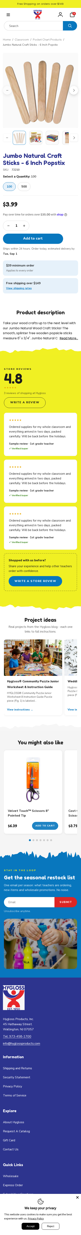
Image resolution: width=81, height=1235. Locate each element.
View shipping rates (19, 288)
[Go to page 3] (37, 840)
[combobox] (33, 26)
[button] (8, 14)
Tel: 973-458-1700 (17, 1036)
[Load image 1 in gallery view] (19, 138)
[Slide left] (7, 90)
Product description (41, 312)
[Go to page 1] (30, 840)
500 (24, 187)
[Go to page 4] (40, 840)
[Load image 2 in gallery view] (35, 138)
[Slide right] (73, 90)
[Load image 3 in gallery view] (52, 138)
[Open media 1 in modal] (40, 90)
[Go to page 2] (33, 840)
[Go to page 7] (51, 840)
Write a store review (35, 581)
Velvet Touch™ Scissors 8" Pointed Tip (28, 813)
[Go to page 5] (44, 840)
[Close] (77, 1197)
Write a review (24, 402)
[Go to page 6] (48, 840)
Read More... (69, 338)
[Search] (70, 26)
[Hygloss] (14, 1009)
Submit (66, 902)
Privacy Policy (36, 1218)
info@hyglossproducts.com (21, 1043)
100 (9, 187)
